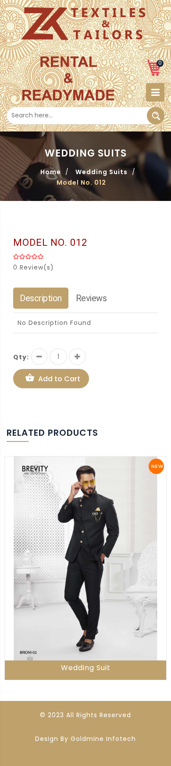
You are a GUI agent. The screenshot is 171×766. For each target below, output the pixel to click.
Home (50, 172)
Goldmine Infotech (103, 738)
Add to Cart (59, 379)
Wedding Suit (85, 668)
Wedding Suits (101, 172)
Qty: (21, 357)
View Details (31, 659)
